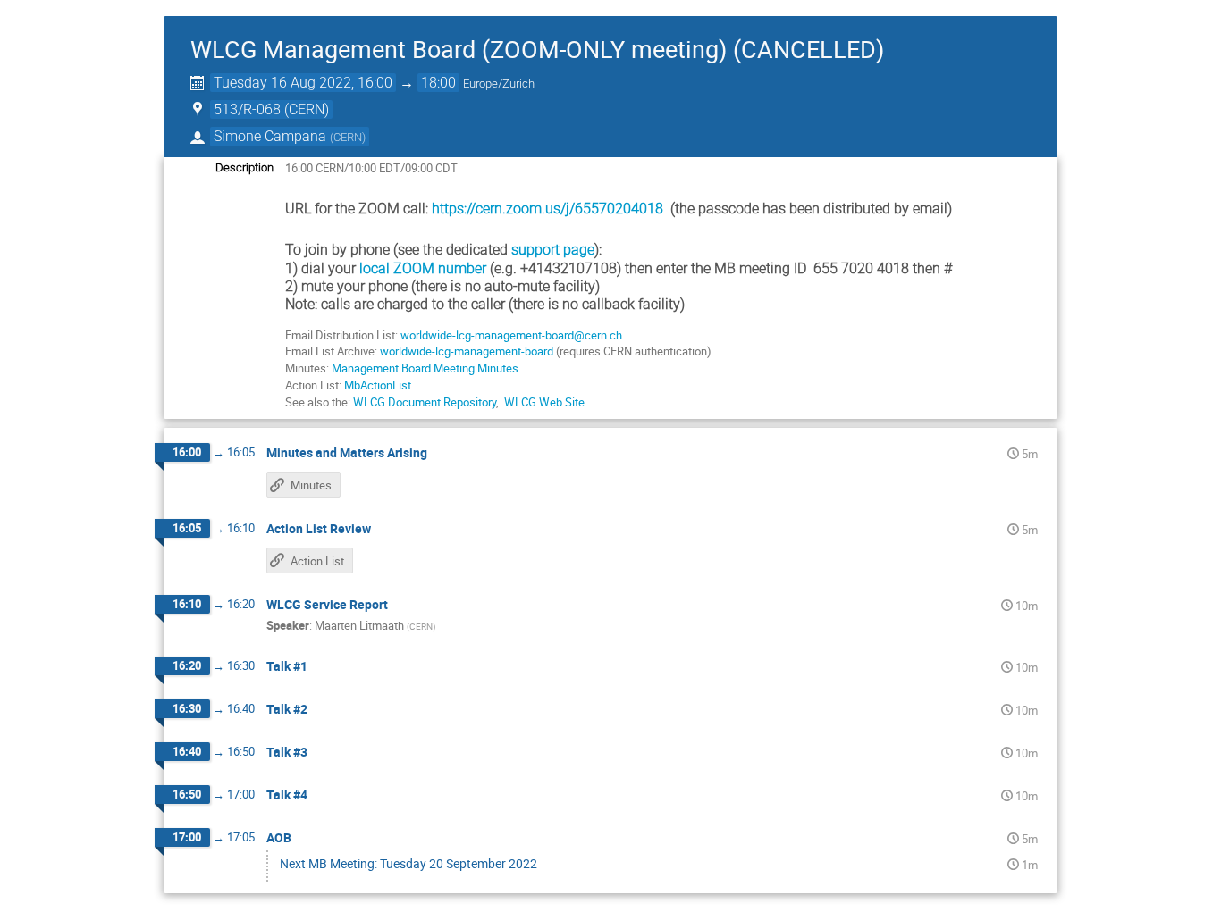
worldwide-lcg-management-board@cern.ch (511, 335)
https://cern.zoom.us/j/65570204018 (547, 208)
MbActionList (377, 385)
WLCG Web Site (544, 402)
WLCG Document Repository (424, 402)
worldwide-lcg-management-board (468, 351)
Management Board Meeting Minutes (425, 368)
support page (552, 249)
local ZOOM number (422, 268)
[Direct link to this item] (440, 453)
